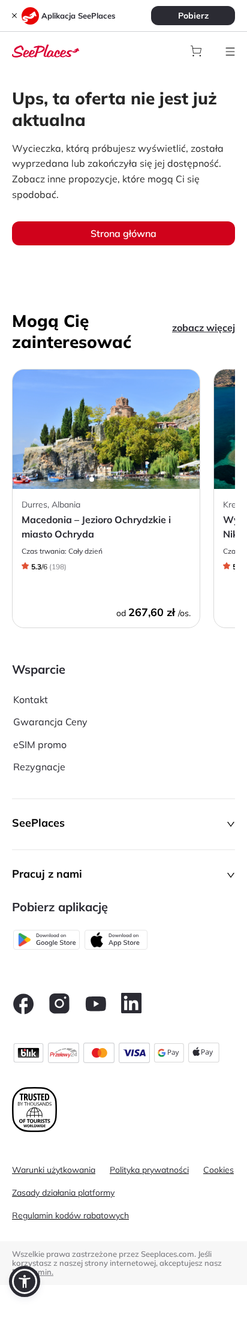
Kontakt (30, 699)
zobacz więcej (203, 328)
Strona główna (123, 233)
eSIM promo (40, 744)
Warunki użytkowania (53, 1169)
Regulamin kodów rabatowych (70, 1215)
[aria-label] (45, 50)
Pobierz (193, 15)
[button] (123, 824)
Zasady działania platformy (63, 1192)
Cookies (218, 1169)
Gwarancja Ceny (50, 722)
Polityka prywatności (149, 1169)
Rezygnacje (39, 767)
